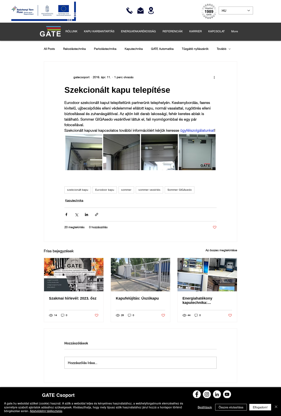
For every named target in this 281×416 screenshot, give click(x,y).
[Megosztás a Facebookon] (66, 214)
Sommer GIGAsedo (179, 189)
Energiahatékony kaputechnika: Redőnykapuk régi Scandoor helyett (198, 300)
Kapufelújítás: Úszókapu (137, 298)
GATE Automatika (162, 49)
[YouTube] (227, 394)
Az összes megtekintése (221, 250)
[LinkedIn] (217, 394)
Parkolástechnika (105, 49)
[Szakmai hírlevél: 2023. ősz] (73, 274)
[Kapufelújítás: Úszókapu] (140, 274)
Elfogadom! (260, 407)
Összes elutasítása (231, 407)
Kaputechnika (134, 49)
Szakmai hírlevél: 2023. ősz (72, 298)
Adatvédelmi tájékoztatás (46, 411)
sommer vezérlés (149, 189)
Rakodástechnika (74, 49)
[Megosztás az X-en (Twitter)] (76, 214)
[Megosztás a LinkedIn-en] (86, 214)
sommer (126, 189)
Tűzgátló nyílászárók (195, 49)
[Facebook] (197, 394)
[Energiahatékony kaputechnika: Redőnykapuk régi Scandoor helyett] (207, 274)
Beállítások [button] (205, 407)
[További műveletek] (214, 77)
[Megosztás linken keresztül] (97, 214)
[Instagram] (207, 394)
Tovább (221, 49)
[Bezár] (276, 407)
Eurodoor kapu (104, 189)
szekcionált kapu (77, 189)
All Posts (49, 49)
